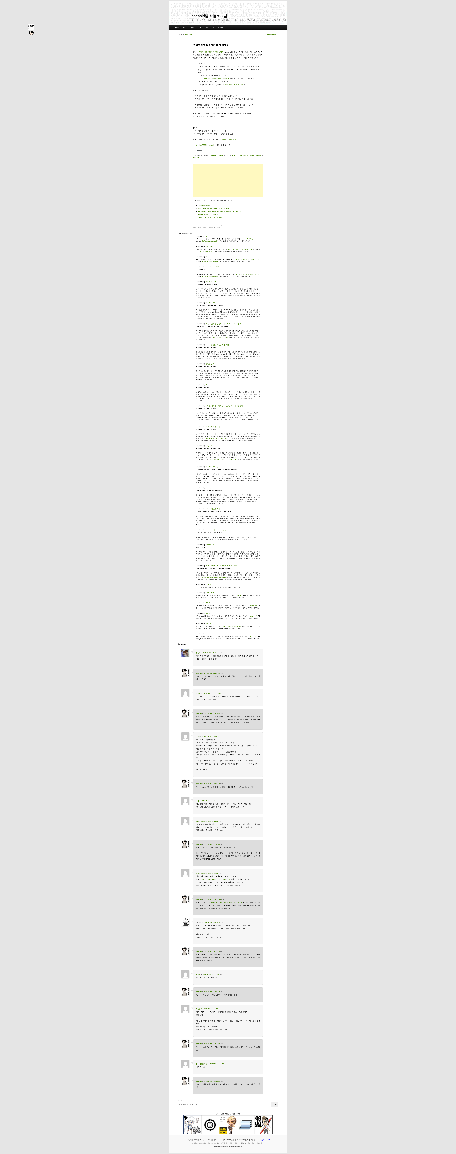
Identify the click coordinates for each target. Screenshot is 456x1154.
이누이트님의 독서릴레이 (234, 85)
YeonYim (209, 385)
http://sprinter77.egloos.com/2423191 (240, 249)
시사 (212, 27)
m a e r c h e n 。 (212, 303)
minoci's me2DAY (212, 267)
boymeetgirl (210, 634)
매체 (199, 27)
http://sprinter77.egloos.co (249, 239)
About (177, 27)
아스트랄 (213, 155)
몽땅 (192, 27)
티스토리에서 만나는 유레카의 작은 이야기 (222, 566)
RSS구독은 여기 (244, 1140)
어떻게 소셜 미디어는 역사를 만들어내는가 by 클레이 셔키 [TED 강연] (220, 211)
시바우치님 (224, 139)
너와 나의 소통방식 (213, 509)
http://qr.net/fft (238, 595)
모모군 (198, 974)
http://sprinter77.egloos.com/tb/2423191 (215, 78)
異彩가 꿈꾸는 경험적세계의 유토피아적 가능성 (223, 324)
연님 (197, 873)
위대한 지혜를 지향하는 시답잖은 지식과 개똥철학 (224, 406)
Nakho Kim (210, 246)
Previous (269, 34)
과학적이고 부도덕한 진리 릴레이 (211, 52)
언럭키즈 (199, 693)
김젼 (197, 737)
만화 (206, 27)
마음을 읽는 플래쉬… (204, 205)
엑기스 (185, 27)
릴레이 (234, 155)
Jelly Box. (209, 446)
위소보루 (199, 1009)
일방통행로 (210, 364)
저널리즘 (220, 155)
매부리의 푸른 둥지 (213, 427)
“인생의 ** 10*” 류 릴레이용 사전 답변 (210, 217)
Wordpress (203, 1140)
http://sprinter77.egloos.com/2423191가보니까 (225, 902)
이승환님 (232, 139)
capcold (196, 157)
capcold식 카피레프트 (224, 1140)
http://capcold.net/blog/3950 (210, 241)
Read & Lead (211, 545)
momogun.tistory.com (214, 488)
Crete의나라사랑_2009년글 (216, 530)
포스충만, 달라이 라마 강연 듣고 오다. (209, 214)
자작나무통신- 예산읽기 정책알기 (218, 345)
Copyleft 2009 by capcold (204, 145)
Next (275, 34)
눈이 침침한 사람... (202, 1064)
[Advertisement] (228, 180)
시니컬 (240, 155)
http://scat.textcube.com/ (219, 337)
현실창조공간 (211, 282)
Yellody (208, 584)
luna (197, 821)
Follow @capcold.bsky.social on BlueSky (228, 1146)
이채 (197, 801)
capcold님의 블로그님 (209, 16)
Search (180, 1101)
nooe (207, 236)
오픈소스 (252, 155)
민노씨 (208, 257)
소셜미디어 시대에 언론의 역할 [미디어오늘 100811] (214, 208)
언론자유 (245, 155)
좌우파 (258, 155)
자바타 (208, 603)
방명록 (220, 27)
